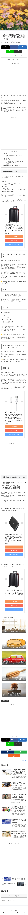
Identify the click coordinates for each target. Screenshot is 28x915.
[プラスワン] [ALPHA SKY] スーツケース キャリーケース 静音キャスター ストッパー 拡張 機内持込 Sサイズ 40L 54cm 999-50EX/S (14, 228)
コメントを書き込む (14, 895)
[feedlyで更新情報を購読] (20, 752)
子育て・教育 (5, 700)
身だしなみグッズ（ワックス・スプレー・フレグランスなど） (14, 162)
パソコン (8, 158)
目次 (12, 151)
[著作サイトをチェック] (7, 752)
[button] (18, 51)
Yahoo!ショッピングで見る (14, 244)
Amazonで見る (14, 236)
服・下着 (8, 159)
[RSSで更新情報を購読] (14, 755)
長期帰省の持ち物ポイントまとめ (12, 165)
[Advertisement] (14, 79)
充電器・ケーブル (10, 164)
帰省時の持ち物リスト (9, 153)
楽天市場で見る (14, 240)
